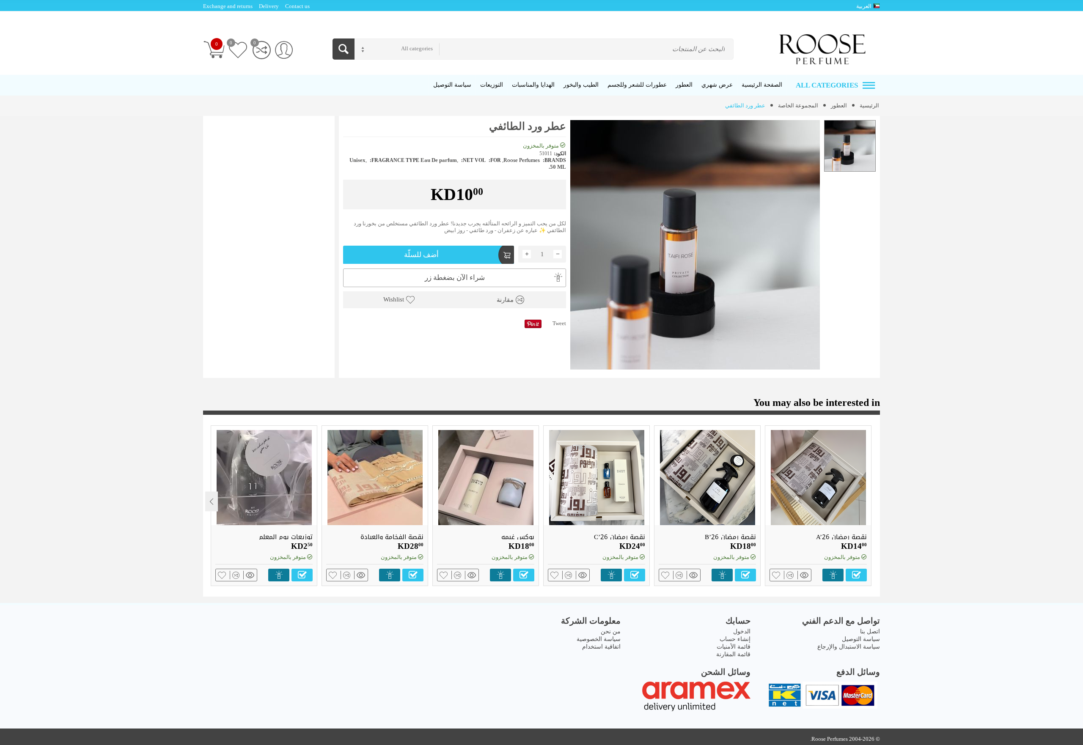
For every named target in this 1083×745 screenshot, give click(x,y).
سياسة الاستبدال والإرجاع (848, 647)
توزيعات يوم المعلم (286, 537)
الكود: (560, 153)
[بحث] (344, 49)
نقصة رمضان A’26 (841, 537)
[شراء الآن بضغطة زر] (833, 575)
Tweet (559, 323)
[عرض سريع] (802, 575)
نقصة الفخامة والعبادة (391, 537)
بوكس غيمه (517, 537)
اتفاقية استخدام (601, 647)
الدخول (741, 631)
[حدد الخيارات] (856, 575)
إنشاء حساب (735, 639)
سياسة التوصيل (861, 639)
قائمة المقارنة (733, 654)
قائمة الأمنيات (733, 647)
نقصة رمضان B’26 (730, 537)
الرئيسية (869, 105)
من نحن (611, 631)
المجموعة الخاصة (798, 105)
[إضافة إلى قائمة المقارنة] (789, 575)
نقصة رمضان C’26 (619, 537)
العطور (839, 105)
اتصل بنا (870, 631)
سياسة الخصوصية (599, 639)
